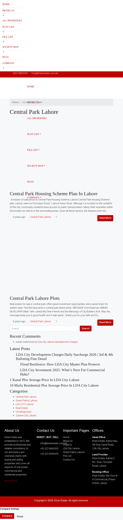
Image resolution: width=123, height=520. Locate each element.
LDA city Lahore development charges (58, 341)
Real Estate (22, 408)
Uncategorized (23, 411)
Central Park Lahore (40, 217)
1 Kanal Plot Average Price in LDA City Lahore (45, 380)
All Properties (12, 20)
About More (10, 480)
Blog (5, 57)
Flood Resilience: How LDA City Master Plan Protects (60, 364)
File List (7, 37)
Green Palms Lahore (26, 400)
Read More (105, 217)
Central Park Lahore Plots (35, 298)
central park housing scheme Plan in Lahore (54, 193)
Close (20, 516)
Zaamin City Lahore (26, 415)
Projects (8, 10)
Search (86, 328)
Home (6, 4)
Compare (7, 515)
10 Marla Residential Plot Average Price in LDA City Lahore (54, 385)
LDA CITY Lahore (24, 404)
